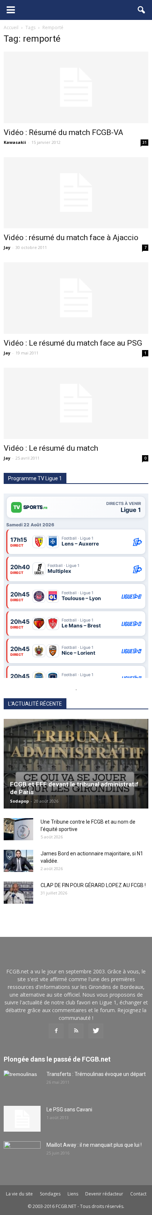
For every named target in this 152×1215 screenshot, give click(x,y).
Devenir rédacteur (104, 1194)
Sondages (50, 1194)
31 (144, 142)
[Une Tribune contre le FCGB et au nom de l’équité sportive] (18, 829)
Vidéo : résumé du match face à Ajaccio (71, 237)
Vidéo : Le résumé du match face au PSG (73, 343)
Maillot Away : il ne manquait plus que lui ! (94, 1145)
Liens (73, 1194)
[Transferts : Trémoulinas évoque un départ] (22, 1083)
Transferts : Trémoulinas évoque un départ (96, 1074)
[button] (141, 10)
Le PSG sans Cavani (69, 1109)
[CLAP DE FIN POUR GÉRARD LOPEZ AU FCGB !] (18, 893)
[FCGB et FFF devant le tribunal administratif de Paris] (76, 763)
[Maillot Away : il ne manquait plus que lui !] (22, 1154)
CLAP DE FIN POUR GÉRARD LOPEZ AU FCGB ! (93, 885)
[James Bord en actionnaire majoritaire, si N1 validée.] (18, 861)
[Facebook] (56, 1031)
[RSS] (76, 1031)
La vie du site (19, 1194)
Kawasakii (15, 142)
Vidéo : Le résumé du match (51, 448)
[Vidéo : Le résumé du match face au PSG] (76, 298)
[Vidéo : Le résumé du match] (76, 403)
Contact (138, 1194)
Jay (7, 247)
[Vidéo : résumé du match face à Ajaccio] (76, 193)
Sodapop (19, 801)
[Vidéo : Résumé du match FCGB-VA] (76, 87)
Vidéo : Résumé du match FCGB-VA (63, 132)
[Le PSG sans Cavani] (22, 1119)
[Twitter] (96, 1031)
